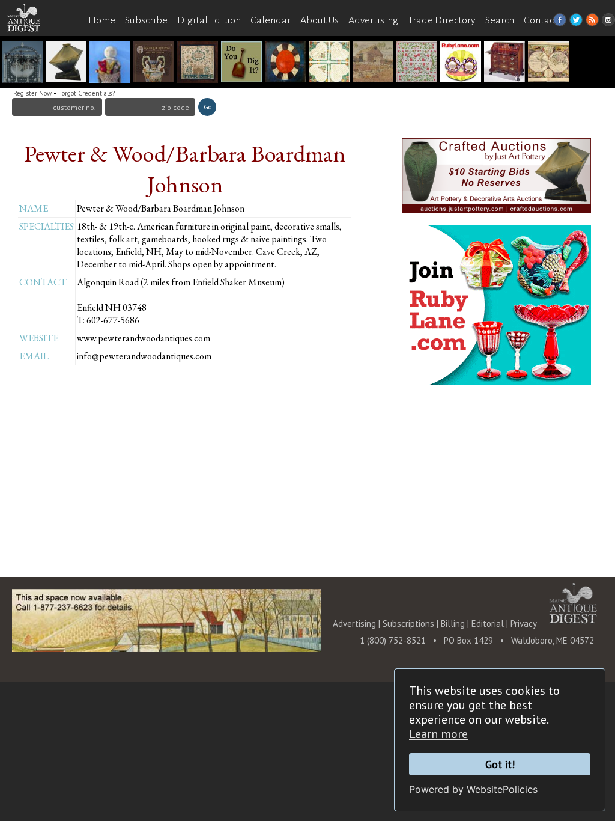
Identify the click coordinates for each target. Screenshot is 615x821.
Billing (453, 623)
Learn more (438, 734)
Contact (540, 20)
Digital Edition (209, 20)
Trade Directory (442, 20)
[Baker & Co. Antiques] (109, 63)
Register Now (32, 93)
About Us (319, 20)
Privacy (523, 623)
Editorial (488, 623)
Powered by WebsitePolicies (473, 789)
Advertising (373, 20)
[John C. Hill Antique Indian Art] (153, 63)
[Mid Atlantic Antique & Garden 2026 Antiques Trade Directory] (373, 63)
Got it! (500, 764)
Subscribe (146, 20)
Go (207, 107)
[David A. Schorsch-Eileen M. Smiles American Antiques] (285, 63)
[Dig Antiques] (241, 63)
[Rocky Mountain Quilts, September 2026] (416, 63)
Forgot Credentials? (86, 93)
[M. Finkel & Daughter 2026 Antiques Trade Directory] (329, 63)
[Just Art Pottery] (66, 63)
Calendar (270, 20)
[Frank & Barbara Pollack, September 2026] (548, 63)
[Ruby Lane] (460, 63)
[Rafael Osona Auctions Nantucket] (22, 63)
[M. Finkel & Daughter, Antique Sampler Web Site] (197, 63)
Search (499, 20)
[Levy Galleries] (504, 63)
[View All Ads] (30, 43)
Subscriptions (408, 623)
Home (101, 20)
